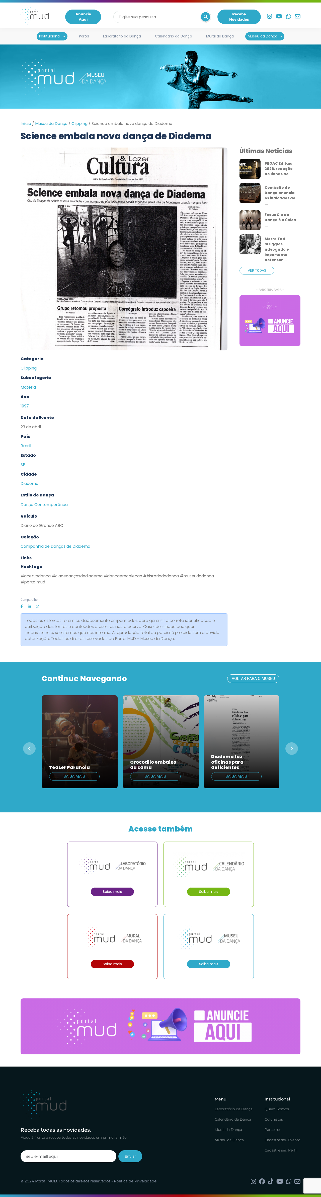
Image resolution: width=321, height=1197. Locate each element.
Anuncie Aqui (83, 17)
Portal (84, 36)
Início (26, 123)
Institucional (49, 36)
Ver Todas (257, 270)
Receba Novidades (239, 17)
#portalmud (33, 582)
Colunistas (274, 1119)
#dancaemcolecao (123, 576)
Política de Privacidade (135, 1181)
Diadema (29, 483)
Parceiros (273, 1129)
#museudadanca (197, 576)
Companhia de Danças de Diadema (55, 546)
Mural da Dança (220, 36)
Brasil (26, 446)
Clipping (79, 123)
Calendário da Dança (173, 36)
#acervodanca (36, 576)
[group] (269, 320)
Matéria (28, 387)
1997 (25, 406)
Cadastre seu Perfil (281, 1150)
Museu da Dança (262, 36)
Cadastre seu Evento (282, 1140)
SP (23, 465)
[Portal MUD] (35, 17)
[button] (291, 748)
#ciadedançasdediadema (77, 576)
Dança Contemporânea (44, 505)
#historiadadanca (161, 576)
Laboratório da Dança (122, 36)
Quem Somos (277, 1109)
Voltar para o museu (253, 678)
